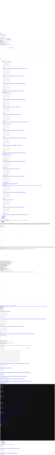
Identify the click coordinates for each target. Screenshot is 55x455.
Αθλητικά (5, 61)
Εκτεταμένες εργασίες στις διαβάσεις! (8, 199)
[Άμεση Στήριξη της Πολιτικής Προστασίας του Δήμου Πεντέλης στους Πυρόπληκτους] (6, 159)
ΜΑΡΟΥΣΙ (4, 67)
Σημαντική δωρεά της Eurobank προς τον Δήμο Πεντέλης (10, 183)
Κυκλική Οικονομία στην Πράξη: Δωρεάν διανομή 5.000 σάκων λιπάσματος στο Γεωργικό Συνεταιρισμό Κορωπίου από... (16, 381)
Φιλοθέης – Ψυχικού (38, 185)
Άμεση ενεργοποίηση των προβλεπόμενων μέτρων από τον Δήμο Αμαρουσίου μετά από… (14, 83)
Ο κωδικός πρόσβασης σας (9, 39)
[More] (15, 228)
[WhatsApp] (13, 228)
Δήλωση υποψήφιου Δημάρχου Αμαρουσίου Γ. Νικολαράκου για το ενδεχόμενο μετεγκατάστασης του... (13, 405)
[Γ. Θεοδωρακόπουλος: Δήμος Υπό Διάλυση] (1, 366)
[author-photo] (1, 309)
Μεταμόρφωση (27, 185)
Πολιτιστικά (11, 61)
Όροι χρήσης (1, 41)
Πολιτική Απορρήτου (4, 442)
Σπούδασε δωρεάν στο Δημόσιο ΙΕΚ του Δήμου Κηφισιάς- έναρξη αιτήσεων (10, 448)
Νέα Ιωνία (30, 185)
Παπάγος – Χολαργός (34, 185)
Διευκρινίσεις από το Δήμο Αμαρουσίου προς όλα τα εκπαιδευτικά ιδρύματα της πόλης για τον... (12, 378)
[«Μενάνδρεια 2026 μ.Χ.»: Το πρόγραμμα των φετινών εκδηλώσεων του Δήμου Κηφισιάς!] (3, 324)
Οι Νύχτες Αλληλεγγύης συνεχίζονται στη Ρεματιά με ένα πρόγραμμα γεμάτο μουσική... (11, 388)
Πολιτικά (9, 61)
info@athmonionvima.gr (5, 439)
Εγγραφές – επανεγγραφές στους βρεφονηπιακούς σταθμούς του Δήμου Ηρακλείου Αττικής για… (15, 214)
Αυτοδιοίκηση (8, 185)
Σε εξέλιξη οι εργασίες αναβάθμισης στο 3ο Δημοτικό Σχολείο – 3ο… (12, 168)
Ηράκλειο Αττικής (24, 185)
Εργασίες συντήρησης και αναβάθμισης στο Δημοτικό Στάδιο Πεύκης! (12, 114)
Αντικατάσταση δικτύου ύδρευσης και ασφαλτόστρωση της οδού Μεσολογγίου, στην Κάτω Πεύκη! (16, 121)
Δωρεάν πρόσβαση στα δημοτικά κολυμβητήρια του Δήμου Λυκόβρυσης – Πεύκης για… (14, 99)
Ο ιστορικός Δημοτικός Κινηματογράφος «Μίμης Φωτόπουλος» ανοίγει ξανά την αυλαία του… (15, 68)
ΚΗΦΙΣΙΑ (4, 136)
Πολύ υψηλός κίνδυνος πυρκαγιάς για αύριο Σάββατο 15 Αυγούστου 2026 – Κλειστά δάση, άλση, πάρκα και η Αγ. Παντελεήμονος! (17, 333)
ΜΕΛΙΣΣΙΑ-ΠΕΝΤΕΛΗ (5, 167)
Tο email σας (7, 43)
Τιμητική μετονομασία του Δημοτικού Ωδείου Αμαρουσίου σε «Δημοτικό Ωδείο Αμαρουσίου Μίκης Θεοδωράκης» (15, 372)
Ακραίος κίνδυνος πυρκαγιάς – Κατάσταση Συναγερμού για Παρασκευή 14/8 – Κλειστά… (14, 152)
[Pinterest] (11, 228)
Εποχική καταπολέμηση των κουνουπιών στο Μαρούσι (10, 305)
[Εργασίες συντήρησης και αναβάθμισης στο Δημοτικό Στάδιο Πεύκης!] (6, 112)
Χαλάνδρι (41, 185)
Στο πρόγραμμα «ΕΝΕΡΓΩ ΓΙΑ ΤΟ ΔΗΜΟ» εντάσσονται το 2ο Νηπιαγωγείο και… (14, 176)
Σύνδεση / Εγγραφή (4, 35)
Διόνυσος (22, 185)
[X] (9, 228)
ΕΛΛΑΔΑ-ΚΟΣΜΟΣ (4, 216)
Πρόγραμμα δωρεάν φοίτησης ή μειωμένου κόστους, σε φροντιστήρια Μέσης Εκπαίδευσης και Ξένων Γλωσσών (14, 363)
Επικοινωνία (3, 36)
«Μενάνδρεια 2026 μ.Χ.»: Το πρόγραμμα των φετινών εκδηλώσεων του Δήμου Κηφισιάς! (11, 326)
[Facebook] (6, 228)
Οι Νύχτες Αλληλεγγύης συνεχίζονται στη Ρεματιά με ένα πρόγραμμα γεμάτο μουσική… (14, 192)
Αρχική (1, 220)
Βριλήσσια (11, 185)
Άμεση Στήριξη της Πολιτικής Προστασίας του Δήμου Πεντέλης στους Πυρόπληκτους (14, 161)
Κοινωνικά (7, 61)
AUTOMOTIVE (3, 218)
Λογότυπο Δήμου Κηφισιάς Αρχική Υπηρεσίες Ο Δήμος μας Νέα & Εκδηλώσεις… (13, 130)
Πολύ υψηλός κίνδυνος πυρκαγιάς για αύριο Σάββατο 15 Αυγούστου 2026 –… (13, 145)
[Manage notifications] (1, 453)
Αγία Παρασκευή (5, 185)
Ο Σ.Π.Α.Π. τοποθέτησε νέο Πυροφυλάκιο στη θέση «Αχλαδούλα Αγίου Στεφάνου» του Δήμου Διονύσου (13, 376)
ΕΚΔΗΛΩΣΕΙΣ (3, 217)
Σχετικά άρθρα (2, 311)
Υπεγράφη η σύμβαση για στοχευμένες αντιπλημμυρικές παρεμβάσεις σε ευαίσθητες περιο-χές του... (13, 393)
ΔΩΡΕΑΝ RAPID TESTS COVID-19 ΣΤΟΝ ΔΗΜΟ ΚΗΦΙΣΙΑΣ (8, 453)
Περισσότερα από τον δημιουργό (7, 311)
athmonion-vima (2, 364)
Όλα (3, 61)
